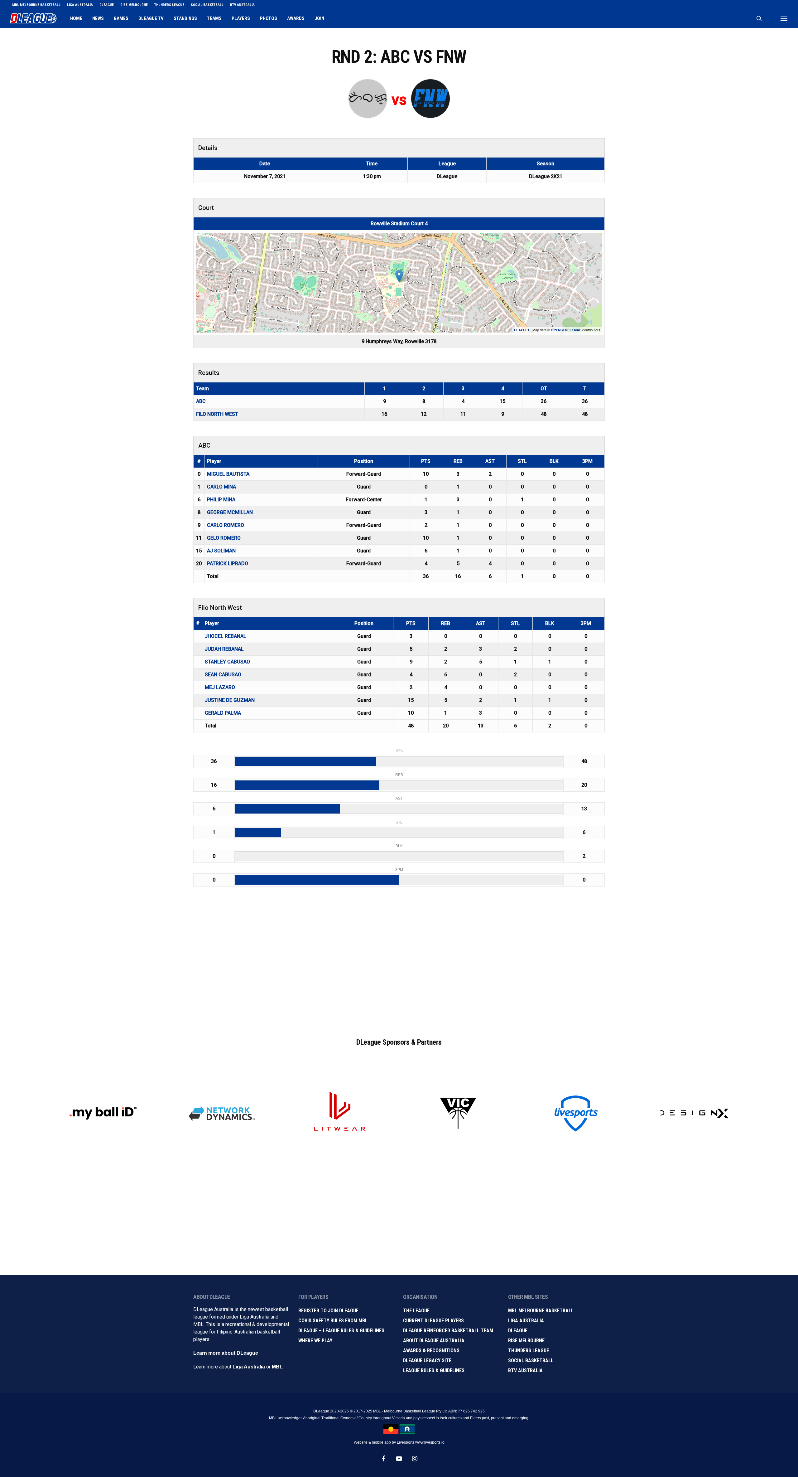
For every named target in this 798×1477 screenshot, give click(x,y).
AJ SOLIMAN (221, 551)
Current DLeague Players (433, 1321)
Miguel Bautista (228, 474)
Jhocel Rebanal (225, 636)
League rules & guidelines (433, 1370)
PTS (425, 461)
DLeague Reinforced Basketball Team (448, 1331)
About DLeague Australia (433, 1340)
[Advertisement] (399, 968)
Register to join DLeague (328, 1311)
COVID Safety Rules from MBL (333, 1321)
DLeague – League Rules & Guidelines (341, 1331)
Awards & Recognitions (431, 1350)
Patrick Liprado (227, 563)
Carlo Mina (221, 487)
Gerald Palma (223, 713)
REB (458, 461)
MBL (277, 1366)
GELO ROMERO (224, 538)
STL (522, 461)
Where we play (315, 1340)
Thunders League (528, 1350)
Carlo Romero (225, 525)
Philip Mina (221, 500)
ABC (201, 401)
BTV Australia (525, 1370)
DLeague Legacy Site (427, 1360)
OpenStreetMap (566, 330)
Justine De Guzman (230, 700)
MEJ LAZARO (220, 687)
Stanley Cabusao (227, 662)
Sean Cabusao (223, 675)
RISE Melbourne (526, 1340)
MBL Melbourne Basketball (541, 1311)
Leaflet (522, 330)
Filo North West (217, 414)
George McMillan (230, 512)
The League (416, 1311)
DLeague (517, 1331)
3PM (587, 461)
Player (214, 461)
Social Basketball (530, 1360)
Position (363, 461)
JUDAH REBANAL (224, 649)
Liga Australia (249, 1366)
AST (490, 461)
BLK (554, 461)
